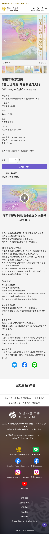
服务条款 (24, 516)
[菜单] (46, 8)
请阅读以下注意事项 (10, 177)
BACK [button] (7, 63)
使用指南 (24, 498)
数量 (3, 160)
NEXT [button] (41, 63)
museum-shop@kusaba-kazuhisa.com (29, 435)
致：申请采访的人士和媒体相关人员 (24, 521)
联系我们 (24, 507)
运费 (14, 151)
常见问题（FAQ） (24, 503)
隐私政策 (24, 512)
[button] (44, 40)
